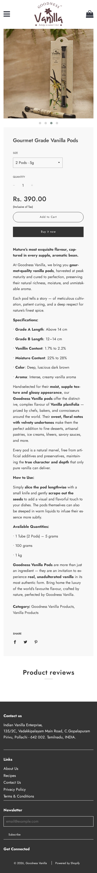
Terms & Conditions (19, 796)
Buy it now (48, 232)
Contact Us (12, 782)
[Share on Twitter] (25, 642)
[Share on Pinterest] (36, 642)
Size (15, 153)
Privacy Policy (15, 789)
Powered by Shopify (67, 863)
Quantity (19, 177)
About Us (11, 768)
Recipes (10, 775)
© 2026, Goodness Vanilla (30, 863)
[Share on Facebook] (16, 642)
